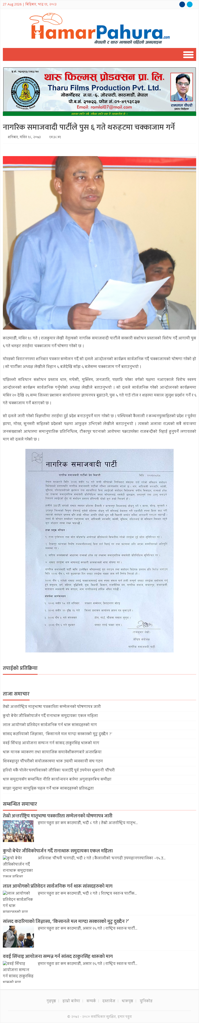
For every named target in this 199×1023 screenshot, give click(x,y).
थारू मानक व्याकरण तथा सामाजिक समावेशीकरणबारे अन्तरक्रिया (52, 752)
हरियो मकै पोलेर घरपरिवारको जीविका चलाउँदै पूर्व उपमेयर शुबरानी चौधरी (59, 771)
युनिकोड (146, 1001)
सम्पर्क (91, 1001)
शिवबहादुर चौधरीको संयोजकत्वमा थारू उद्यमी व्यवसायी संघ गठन (53, 761)
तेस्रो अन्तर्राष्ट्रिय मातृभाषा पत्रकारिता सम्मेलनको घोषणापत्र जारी (52, 707)
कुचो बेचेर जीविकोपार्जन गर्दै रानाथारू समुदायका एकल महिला (50, 716)
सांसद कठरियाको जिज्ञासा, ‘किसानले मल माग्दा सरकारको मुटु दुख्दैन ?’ (57, 734)
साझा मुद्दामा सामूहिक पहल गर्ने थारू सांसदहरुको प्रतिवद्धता (48, 789)
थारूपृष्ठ (127, 1001)
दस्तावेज (108, 1001)
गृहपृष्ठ (51, 1001)
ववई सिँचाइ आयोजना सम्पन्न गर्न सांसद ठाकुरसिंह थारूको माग (51, 743)
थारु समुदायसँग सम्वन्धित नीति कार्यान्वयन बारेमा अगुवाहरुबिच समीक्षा (57, 780)
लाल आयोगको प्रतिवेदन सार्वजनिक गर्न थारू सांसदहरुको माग (50, 725)
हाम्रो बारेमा (71, 1001)
